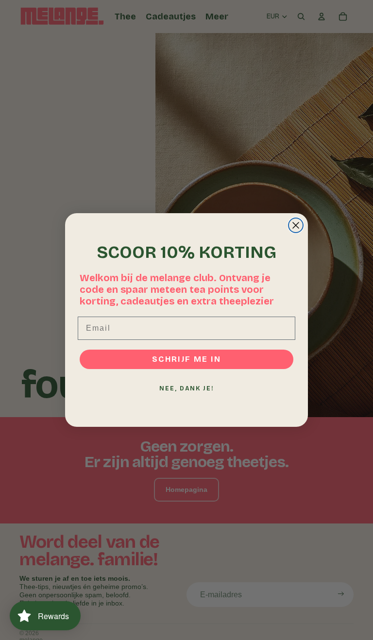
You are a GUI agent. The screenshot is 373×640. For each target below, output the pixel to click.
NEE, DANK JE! (186, 388)
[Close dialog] (295, 225)
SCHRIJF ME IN (186, 359)
